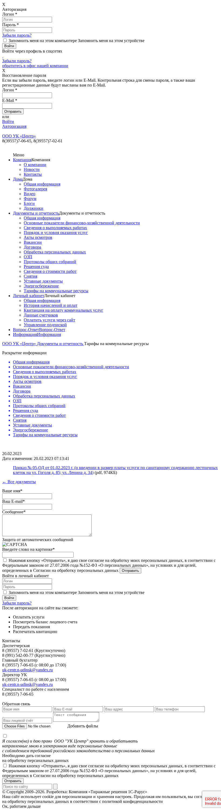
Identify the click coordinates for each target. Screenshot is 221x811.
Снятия (30, 276)
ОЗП (28, 257)
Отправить (13, 781)
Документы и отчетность (36, 213)
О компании (35, 164)
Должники (33, 208)
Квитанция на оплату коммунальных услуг (63, 310)
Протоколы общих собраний (50, 261)
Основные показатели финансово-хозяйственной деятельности (82, 223)
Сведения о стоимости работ (50, 271)
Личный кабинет (28, 295)
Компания (22, 159)
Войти (8, 121)
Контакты (33, 174)
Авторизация (14, 126)
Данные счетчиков (41, 315)
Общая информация (42, 184)
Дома (18, 179)
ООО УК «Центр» (19, 343)
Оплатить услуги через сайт (49, 320)
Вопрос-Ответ (26, 329)
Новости (32, 169)
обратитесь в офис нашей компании (35, 65)
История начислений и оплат (50, 305)
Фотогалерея (35, 189)
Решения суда (36, 266)
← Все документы (19, 481)
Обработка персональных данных (55, 252)
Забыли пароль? (17, 35)
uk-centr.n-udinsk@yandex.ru (27, 670)
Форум (30, 198)
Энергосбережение (41, 286)
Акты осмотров (38, 237)
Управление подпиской (45, 324)
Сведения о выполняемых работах (55, 227)
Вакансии (33, 242)
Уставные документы (43, 281)
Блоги (29, 203)
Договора (32, 247)
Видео (29, 193)
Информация (25, 334)
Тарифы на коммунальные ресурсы (56, 290)
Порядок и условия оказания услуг (56, 232)
